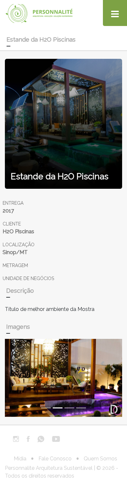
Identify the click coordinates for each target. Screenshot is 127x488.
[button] (13, 369)
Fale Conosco (55, 459)
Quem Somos (100, 459)
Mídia (20, 459)
